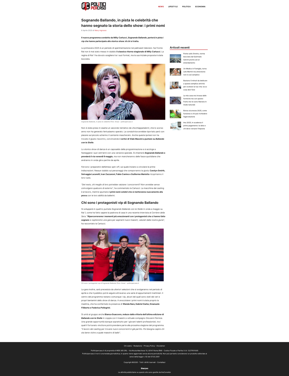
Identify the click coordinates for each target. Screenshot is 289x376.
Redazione (138, 346)
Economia (200, 6)
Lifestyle (173, 6)
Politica (186, 6)
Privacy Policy (149, 346)
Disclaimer (161, 346)
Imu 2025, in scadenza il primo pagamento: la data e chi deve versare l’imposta (194, 125)
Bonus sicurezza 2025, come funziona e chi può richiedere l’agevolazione (195, 114)
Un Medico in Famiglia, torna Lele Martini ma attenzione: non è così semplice (195, 72)
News (161, 6)
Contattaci (161, 362)
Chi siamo (128, 346)
